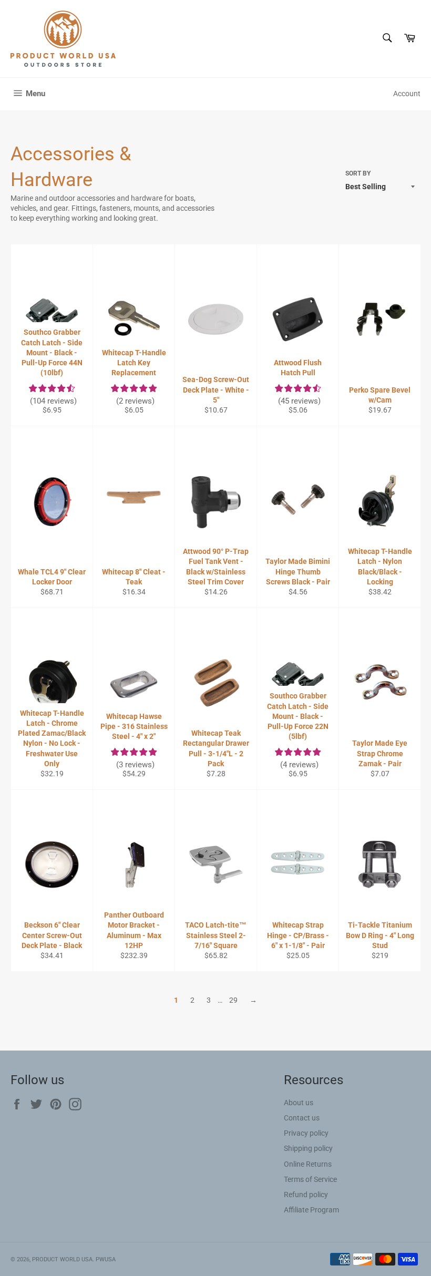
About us (298, 1102)
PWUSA (106, 1259)
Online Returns (308, 1164)
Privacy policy (306, 1133)
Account (406, 93)
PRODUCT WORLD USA (62, 1259)
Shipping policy (308, 1148)
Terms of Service (310, 1179)
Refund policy (306, 1194)
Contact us (302, 1118)
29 (233, 1000)
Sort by (358, 173)
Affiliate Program (311, 1210)
